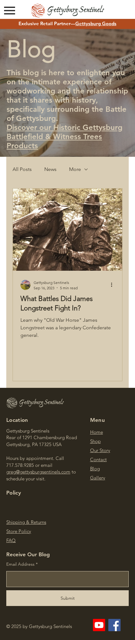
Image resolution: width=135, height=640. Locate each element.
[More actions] (113, 285)
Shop (95, 441)
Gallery (97, 478)
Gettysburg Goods (95, 23)
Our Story (100, 450)
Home (96, 432)
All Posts (22, 169)
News (50, 169)
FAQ (11, 540)
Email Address (20, 564)
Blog (95, 469)
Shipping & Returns (26, 522)
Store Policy (18, 531)
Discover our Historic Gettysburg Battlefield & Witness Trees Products (64, 136)
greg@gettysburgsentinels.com (38, 472)
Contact (98, 459)
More (75, 169)
